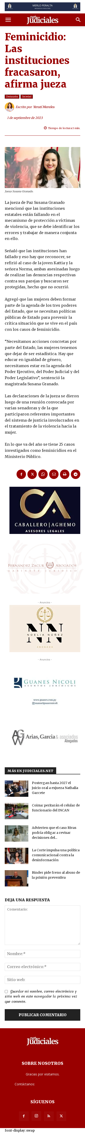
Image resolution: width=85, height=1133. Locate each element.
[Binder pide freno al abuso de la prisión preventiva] (16, 878)
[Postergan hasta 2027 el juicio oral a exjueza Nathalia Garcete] (16, 789)
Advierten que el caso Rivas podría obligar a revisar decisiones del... (54, 833)
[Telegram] (75, 474)
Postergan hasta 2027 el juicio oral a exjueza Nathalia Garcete (55, 788)
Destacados (12, 96)
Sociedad (26, 96)
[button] (8, 19)
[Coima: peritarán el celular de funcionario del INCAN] (16, 811)
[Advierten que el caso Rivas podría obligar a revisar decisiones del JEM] (16, 833)
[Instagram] (36, 1116)
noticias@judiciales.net (53, 1084)
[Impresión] (64, 474)
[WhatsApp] (43, 474)
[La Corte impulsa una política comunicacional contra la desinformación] (16, 856)
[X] (32, 474)
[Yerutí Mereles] (10, 107)
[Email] (54, 474)
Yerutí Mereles (44, 107)
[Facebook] (21, 474)
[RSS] (49, 1116)
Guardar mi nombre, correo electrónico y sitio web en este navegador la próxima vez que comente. (41, 996)
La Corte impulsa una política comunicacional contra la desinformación (56, 855)
